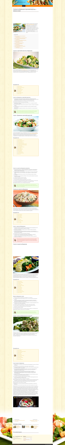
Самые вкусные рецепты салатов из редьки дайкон (27, 426)
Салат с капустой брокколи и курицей (19, 46)
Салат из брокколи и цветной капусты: (21, 37)
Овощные (27, 438)
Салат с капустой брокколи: (19, 42)
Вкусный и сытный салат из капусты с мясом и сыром (18, 427)
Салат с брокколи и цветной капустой (19, 38)
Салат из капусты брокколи (18, 43)
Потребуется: (17, 39)
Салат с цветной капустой (33, 133)
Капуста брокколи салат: (19, 45)
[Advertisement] (26, 17)
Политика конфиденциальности (16, 444)
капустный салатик (24, 69)
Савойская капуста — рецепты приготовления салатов (33, 420)
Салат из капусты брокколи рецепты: (20, 40)
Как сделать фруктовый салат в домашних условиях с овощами (36, 427)
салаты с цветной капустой (30, 24)
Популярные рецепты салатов (27, 440)
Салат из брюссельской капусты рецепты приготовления (20, 420)
